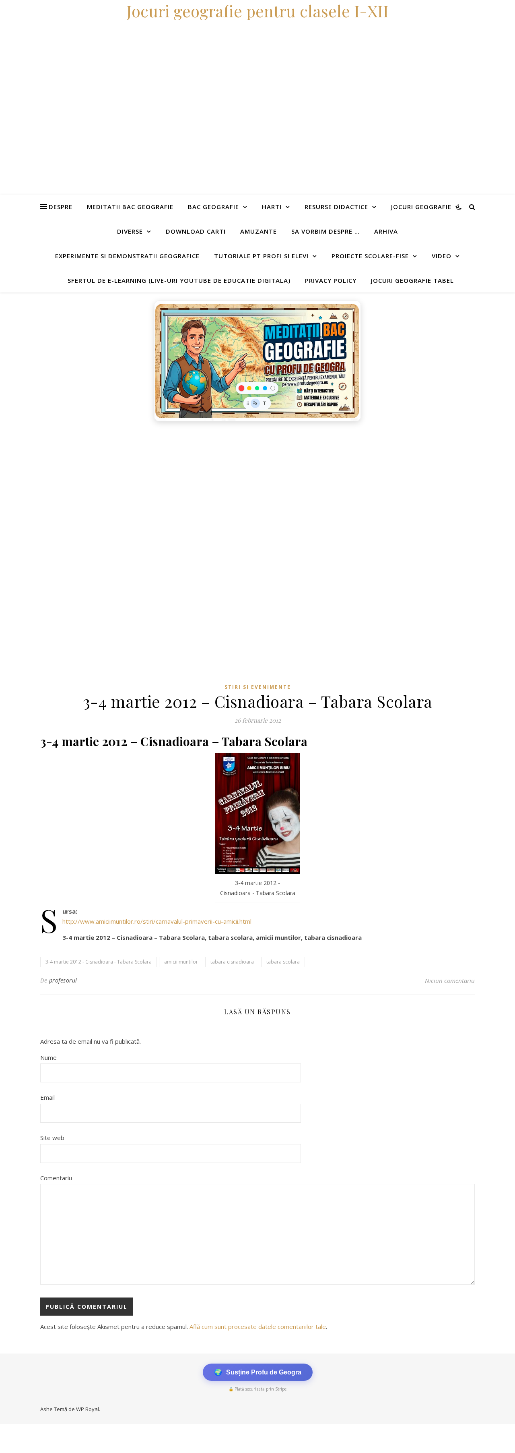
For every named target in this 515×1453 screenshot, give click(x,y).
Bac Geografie (213, 207)
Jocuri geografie (421, 207)
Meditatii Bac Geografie (130, 207)
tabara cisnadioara (232, 961)
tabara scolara (283, 961)
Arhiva (386, 231)
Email (47, 1097)
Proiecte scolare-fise (370, 256)
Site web (52, 1138)
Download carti (196, 231)
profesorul (63, 980)
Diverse (130, 231)
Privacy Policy (330, 280)
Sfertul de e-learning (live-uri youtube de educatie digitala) (179, 280)
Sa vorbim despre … (325, 231)
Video (441, 256)
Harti (272, 207)
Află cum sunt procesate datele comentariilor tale (258, 1326)
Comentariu (56, 1178)
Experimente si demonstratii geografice (127, 256)
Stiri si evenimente (258, 687)
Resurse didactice (336, 207)
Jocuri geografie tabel (412, 280)
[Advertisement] (241, 485)
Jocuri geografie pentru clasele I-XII (257, 10)
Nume (48, 1057)
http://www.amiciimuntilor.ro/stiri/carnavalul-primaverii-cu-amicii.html (156, 921)
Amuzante (258, 231)
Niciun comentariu (450, 980)
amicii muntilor (181, 961)
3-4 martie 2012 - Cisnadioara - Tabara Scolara (98, 961)
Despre (60, 207)
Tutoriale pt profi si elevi (261, 256)
